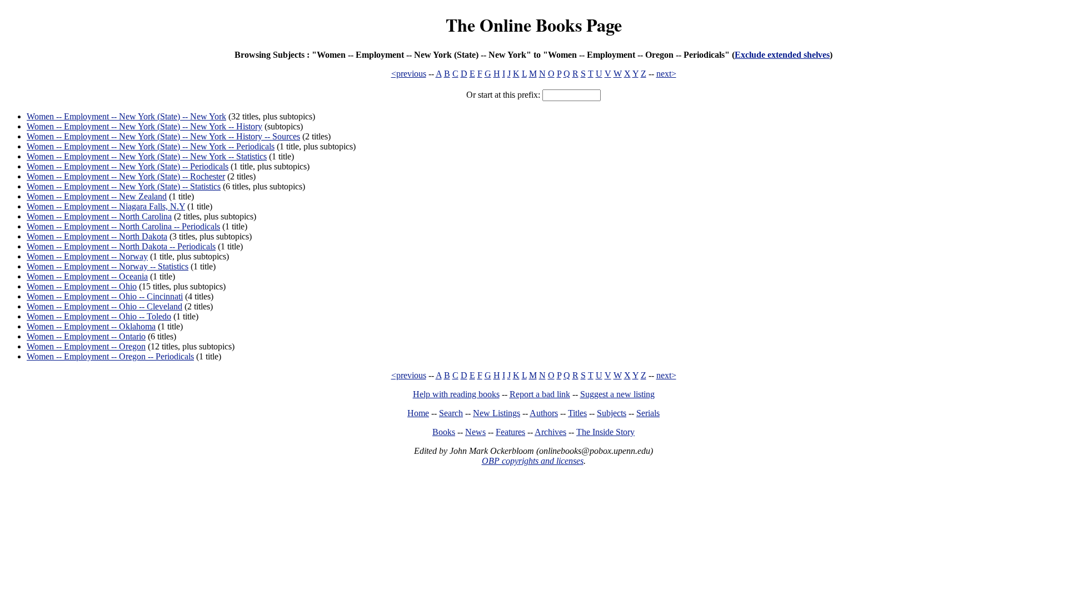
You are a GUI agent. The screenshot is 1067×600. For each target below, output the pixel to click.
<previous (408, 73)
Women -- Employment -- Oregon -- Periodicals (110, 356)
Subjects (611, 413)
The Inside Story (605, 432)
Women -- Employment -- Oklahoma (91, 326)
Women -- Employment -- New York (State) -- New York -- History (144, 126)
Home (418, 413)
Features (510, 432)
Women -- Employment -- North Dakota (97, 236)
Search (451, 413)
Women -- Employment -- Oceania (87, 276)
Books (443, 432)
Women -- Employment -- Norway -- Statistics (107, 266)
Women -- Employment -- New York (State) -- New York (126, 116)
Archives (550, 432)
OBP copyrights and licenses (533, 461)
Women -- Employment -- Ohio (82, 286)
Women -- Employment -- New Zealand (97, 196)
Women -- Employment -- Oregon (86, 346)
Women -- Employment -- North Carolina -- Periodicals (123, 226)
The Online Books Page (534, 25)
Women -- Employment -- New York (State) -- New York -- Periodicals (151, 146)
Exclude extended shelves (782, 54)
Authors (544, 413)
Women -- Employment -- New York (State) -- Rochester (126, 176)
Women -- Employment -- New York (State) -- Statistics (124, 186)
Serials (648, 413)
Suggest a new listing (617, 394)
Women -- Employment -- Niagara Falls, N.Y (106, 206)
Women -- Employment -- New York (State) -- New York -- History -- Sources (163, 136)
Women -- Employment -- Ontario (86, 336)
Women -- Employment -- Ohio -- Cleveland (104, 306)
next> (666, 73)
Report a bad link (540, 394)
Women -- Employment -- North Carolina (99, 216)
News (475, 432)
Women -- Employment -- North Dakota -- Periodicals (121, 246)
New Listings (496, 413)
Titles (577, 413)
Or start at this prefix (502, 94)
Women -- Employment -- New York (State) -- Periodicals (127, 166)
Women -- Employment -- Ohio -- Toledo (99, 316)
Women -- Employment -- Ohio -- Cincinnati (105, 296)
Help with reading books (456, 394)
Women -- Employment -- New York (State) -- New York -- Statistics (147, 156)
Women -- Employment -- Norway (87, 256)
